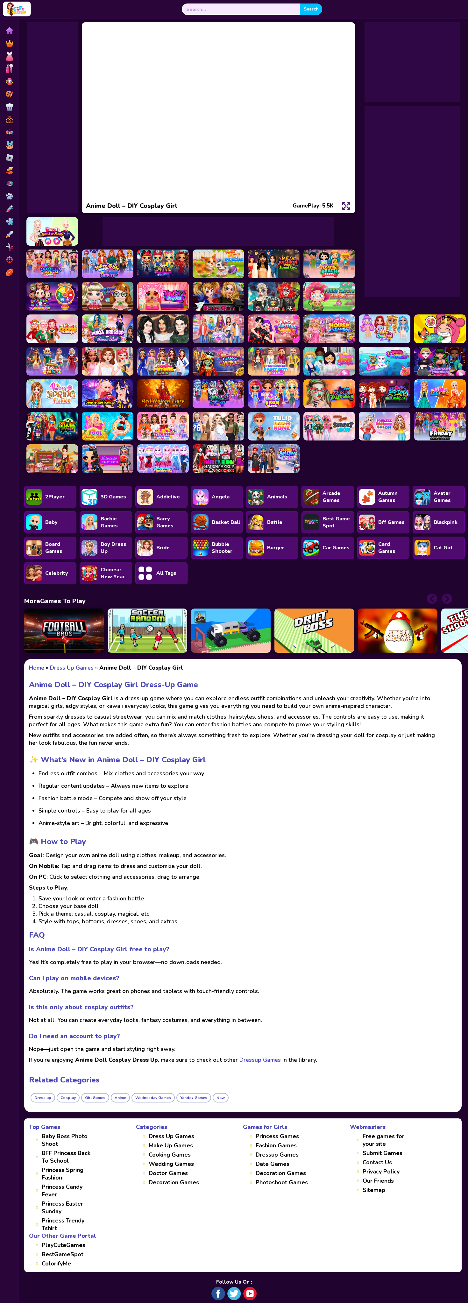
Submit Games (382, 1153)
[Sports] (9, 272)
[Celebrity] (9, 81)
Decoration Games (174, 1182)
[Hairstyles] (9, 247)
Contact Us (377, 1162)
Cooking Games (170, 1155)
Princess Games (277, 1136)
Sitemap (374, 1190)
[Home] (9, 30)
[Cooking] (9, 107)
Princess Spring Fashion (62, 1173)
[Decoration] (9, 132)
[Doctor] (9, 208)
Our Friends (378, 1181)
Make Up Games (171, 1145)
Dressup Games (277, 1155)
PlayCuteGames (63, 1245)
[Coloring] (9, 94)
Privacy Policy (381, 1171)
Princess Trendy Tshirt (63, 1224)
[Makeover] (9, 68)
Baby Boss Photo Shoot (65, 1140)
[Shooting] (9, 259)
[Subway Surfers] (9, 170)
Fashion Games (276, 1145)
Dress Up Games (171, 1136)
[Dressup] (9, 56)
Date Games (272, 1164)
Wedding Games (171, 1164)
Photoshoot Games (282, 1182)
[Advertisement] (52, 117)
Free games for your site (383, 1140)
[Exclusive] (9, 43)
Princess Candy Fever (62, 1190)
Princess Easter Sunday (62, 1207)
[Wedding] (9, 119)
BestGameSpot (62, 1254)
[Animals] (9, 196)
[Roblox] (9, 157)
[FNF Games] (9, 183)
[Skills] (9, 234)
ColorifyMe (56, 1263)
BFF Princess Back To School (66, 1157)
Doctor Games (168, 1173)
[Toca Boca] (9, 145)
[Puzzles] (9, 221)
